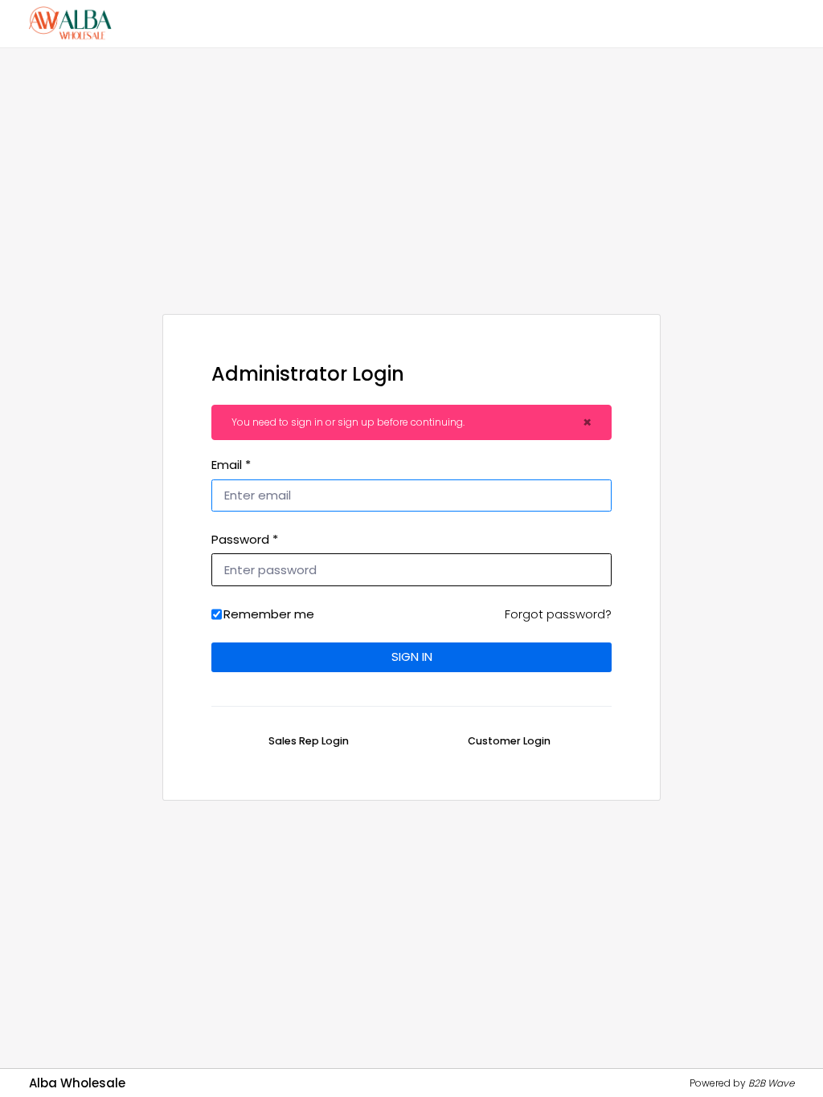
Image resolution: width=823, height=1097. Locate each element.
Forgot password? (558, 614)
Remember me (268, 614)
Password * (244, 539)
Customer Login (509, 741)
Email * (231, 464)
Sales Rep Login (308, 741)
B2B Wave (771, 1083)
